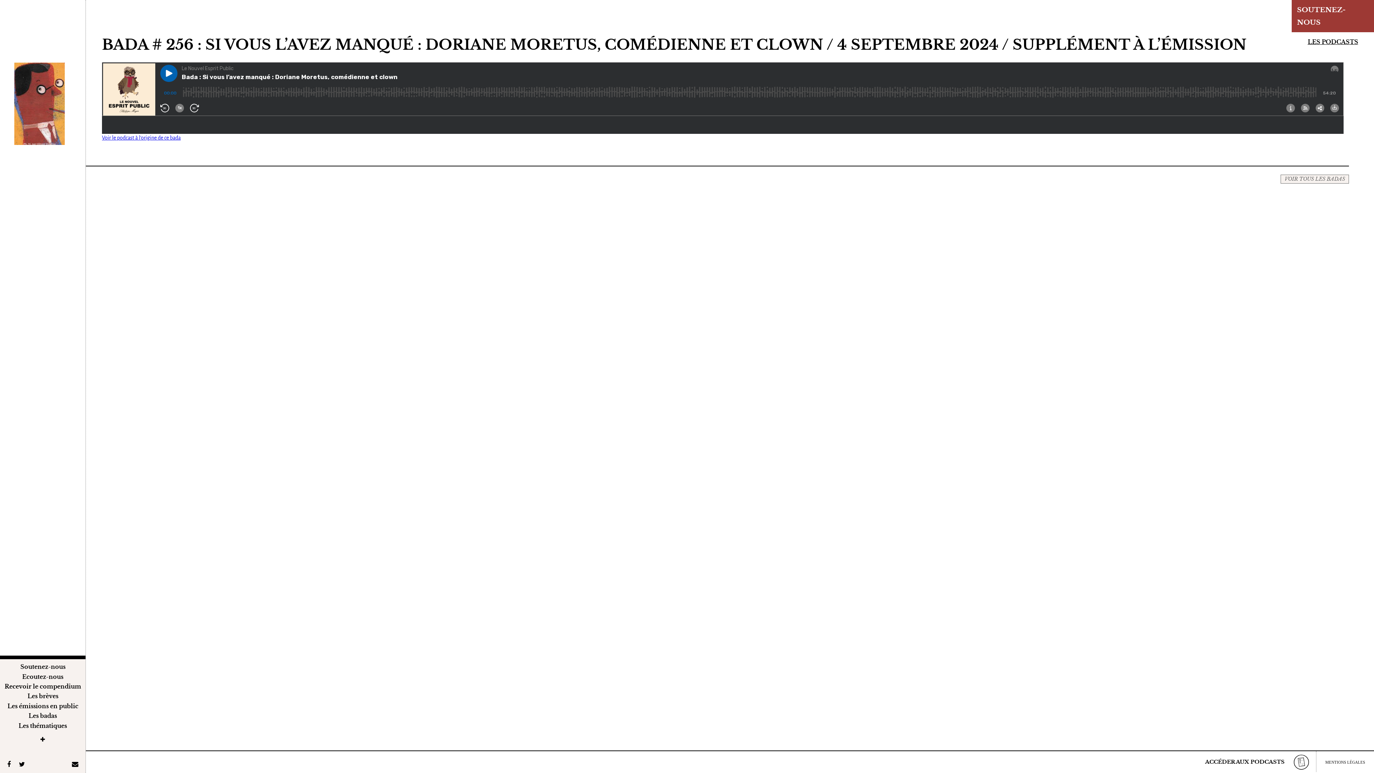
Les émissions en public (43, 706)
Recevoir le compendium (43, 686)
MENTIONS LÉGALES (1345, 762)
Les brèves (43, 696)
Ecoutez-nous (42, 676)
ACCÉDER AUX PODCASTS (1245, 761)
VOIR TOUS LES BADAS (1315, 179)
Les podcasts (1333, 41)
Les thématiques (43, 725)
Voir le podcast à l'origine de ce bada (141, 138)
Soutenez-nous (42, 666)
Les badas (43, 715)
